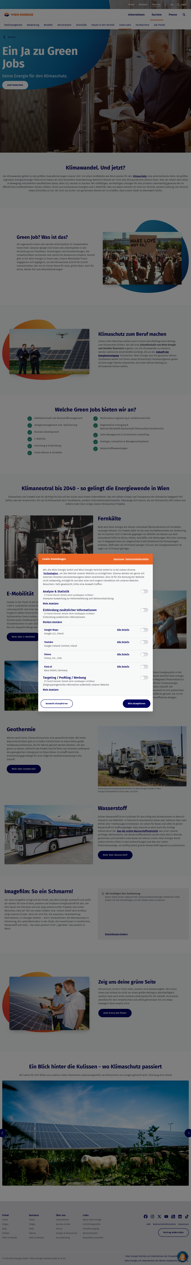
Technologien (50, 573)
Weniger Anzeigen (52, 622)
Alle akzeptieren (136, 703)
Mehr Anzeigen (50, 603)
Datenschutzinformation (137, 559)
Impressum (119, 559)
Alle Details (123, 630)
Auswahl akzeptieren (57, 703)
